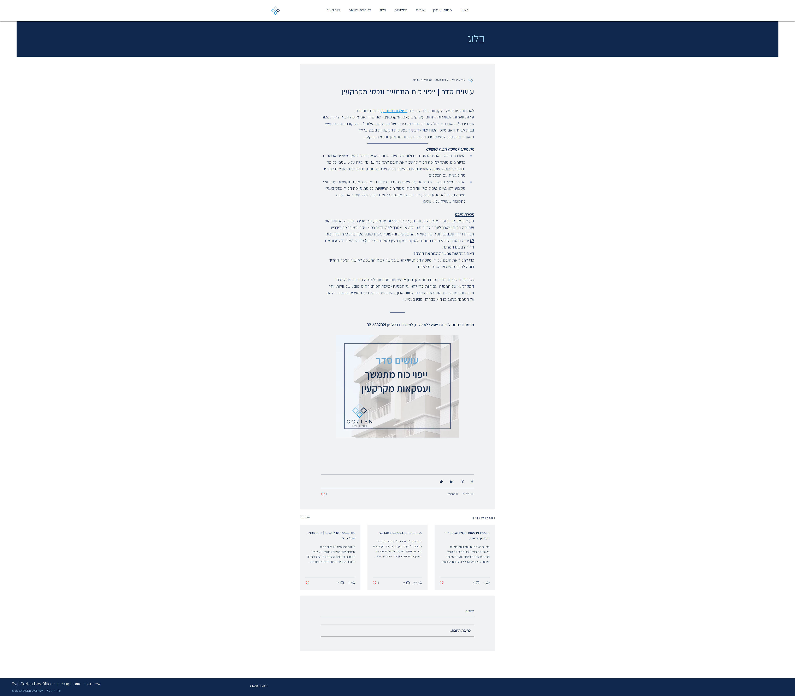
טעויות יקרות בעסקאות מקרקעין (399, 533)
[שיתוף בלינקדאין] (452, 481)
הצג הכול (305, 517)
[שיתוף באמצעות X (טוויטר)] (462, 481)
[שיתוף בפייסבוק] (472, 481)
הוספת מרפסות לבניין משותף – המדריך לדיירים (467, 536)
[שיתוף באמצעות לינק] (442, 481)
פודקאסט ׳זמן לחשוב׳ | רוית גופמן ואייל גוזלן (331, 536)
